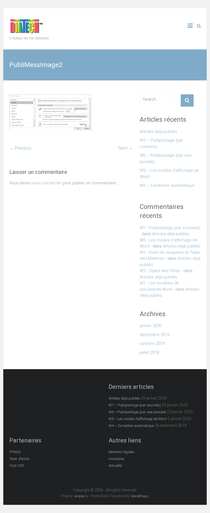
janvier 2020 (150, 325)
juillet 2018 (149, 352)
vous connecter (47, 182)
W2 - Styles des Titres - (161, 270)
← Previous (20, 148)
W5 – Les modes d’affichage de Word (169, 173)
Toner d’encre (19, 459)
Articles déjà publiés (158, 131)
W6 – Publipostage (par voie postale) (166, 158)
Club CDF (16, 466)
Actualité (115, 466)
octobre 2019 (152, 343)
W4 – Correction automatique (167, 185)
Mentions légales (122, 452)
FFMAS (15, 452)
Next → (125, 148)
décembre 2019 (154, 334)
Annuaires (116, 459)
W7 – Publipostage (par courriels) (161, 143)
